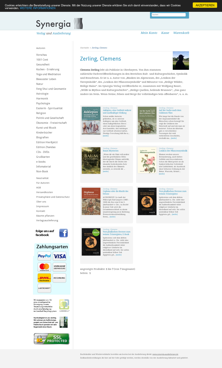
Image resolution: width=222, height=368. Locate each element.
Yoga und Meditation (48, 74)
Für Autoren (42, 182)
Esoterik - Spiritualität (49, 108)
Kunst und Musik (46, 127)
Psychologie (43, 103)
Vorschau (41, 54)
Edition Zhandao (46, 147)
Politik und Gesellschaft (50, 118)
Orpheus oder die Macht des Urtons (115, 192)
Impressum (42, 206)
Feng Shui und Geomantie (51, 88)
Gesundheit (43, 64)
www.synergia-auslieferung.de (165, 354)
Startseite (84, 48)
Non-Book (42, 171)
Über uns (41, 201)
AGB (38, 187)
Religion (41, 113)
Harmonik (42, 98)
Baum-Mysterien (110, 151)
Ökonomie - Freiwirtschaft (51, 122)
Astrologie (42, 93)
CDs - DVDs (42, 152)
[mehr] (106, 136)
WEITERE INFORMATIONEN (37, 8)
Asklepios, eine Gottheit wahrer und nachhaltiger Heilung (117, 111)
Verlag (40, 33)
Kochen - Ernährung (47, 69)
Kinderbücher (44, 132)
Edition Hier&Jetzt (47, 142)
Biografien (42, 137)
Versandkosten (44, 192)
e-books (41, 161)
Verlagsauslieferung (47, 220)
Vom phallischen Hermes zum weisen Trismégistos (172, 192)
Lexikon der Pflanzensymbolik (173, 151)
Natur (39, 84)
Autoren (40, 48)
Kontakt (40, 211)
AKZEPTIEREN (205, 5)
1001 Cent (42, 59)
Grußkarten (43, 156)
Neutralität (42, 178)
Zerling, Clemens (99, 48)
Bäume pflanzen (45, 215)
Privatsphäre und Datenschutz (53, 197)
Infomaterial (43, 166)
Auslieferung (61, 33)
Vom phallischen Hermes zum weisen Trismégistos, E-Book (116, 233)
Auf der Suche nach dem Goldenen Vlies (170, 111)
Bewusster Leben (46, 79)
